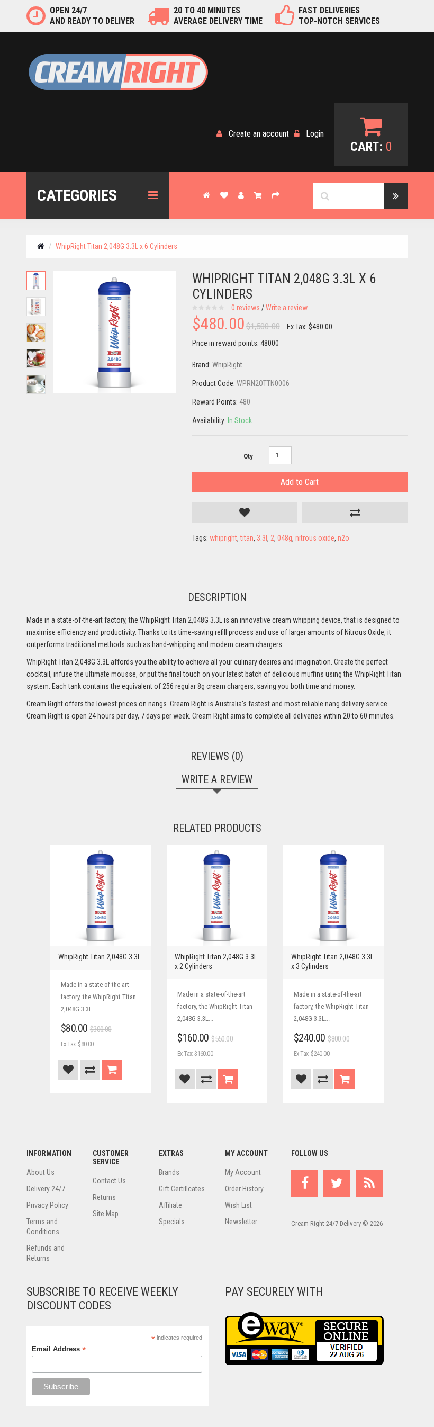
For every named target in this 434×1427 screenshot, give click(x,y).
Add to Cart (300, 482)
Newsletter (241, 1221)
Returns (104, 1197)
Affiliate (170, 1205)
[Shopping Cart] (257, 195)
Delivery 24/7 (45, 1188)
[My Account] (241, 195)
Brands (169, 1172)
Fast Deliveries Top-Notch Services (339, 15)
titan (247, 538)
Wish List (238, 1205)
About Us (40, 1172)
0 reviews (245, 307)
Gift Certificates (182, 1188)
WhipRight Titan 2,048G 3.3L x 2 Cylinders (216, 962)
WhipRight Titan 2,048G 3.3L (99, 957)
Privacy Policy (47, 1205)
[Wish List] (224, 195)
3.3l (262, 538)
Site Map (106, 1213)
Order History (244, 1188)
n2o (343, 538)
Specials (172, 1221)
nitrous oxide (314, 538)
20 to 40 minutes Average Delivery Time (218, 15)
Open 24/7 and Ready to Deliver (92, 15)
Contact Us (109, 1181)
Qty (248, 456)
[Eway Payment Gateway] (304, 1338)
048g (284, 538)
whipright (223, 538)
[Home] (206, 195)
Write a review (287, 307)
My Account (243, 1172)
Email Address (59, 1349)
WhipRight (227, 365)
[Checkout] (275, 195)
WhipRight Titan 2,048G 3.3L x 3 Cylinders (332, 962)
